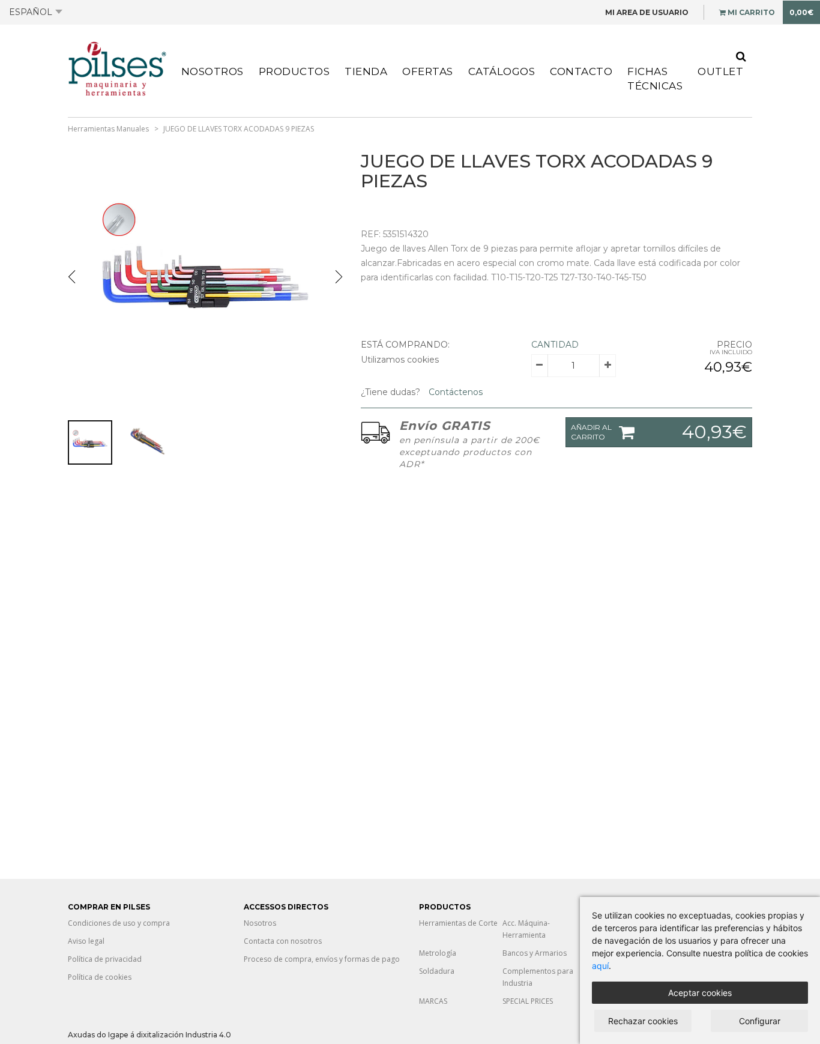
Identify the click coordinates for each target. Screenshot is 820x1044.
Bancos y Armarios (534, 953)
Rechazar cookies (643, 1021)
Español (30, 12)
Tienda (366, 71)
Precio (734, 344)
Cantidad (555, 344)
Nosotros (212, 71)
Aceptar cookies (700, 993)
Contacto (581, 71)
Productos (294, 71)
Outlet (720, 71)
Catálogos (501, 71)
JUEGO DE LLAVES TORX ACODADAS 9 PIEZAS (238, 129)
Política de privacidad (105, 959)
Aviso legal (86, 941)
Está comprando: (405, 344)
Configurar (759, 1021)
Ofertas (427, 71)
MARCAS (433, 1001)
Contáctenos (454, 392)
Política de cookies (99, 977)
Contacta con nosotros (283, 941)
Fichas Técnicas (655, 78)
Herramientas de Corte (458, 923)
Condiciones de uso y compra (119, 923)
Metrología (437, 953)
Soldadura (436, 971)
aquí (600, 966)
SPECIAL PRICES (527, 1001)
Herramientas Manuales (108, 129)
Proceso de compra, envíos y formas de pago (322, 959)
